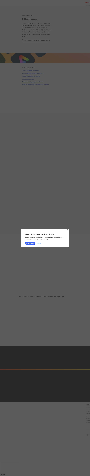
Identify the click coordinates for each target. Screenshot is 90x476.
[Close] (67, 230)
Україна (39, 243)
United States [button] (31, 243)
